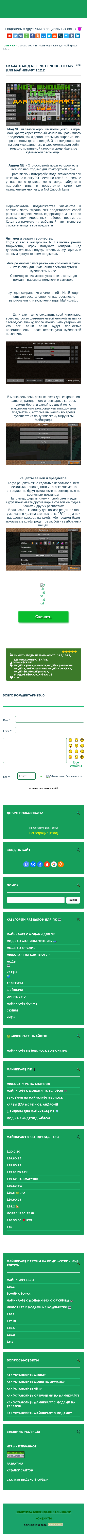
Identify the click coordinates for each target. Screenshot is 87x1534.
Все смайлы (76, 764)
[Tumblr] (71, 36)
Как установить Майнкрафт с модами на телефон (41, 1404)
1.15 (9, 1227)
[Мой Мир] (43, 36)
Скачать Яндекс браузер (27, 1480)
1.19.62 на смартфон (23, 1179)
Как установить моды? (26, 1375)
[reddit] (54, 36)
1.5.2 (10, 1342)
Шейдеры (15, 990)
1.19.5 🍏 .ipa (16, 1193)
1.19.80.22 (14, 1165)
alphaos (40, 665)
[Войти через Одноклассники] (61, 864)
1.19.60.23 (14, 1200)
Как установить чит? (24, 1389)
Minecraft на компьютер (28, 955)
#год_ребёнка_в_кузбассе (33, 674)
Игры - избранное (22, 1446)
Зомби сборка (19, 1294)
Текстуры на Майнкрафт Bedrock (35, 1098)
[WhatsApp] (26, 36)
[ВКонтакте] (20, 36)
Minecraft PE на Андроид (28, 1084)
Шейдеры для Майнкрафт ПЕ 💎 (33, 1111)
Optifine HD (16, 997)
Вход (54, 833)
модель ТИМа (23, 665)
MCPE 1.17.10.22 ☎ (20, 1213)
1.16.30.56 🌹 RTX (19, 1220)
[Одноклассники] (37, 36)
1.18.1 (10, 1314)
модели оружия (59, 668)
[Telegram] (15, 36)
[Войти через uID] (26, 864)
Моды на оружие (21, 948)
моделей (20, 671)
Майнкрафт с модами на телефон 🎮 (37, 1091)
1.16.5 (11, 1328)
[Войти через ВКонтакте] (33, 864)
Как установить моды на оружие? (36, 1382)
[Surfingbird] (66, 36)
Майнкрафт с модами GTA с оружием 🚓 (40, 1301)
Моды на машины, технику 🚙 (32, 941)
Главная (9, 45)
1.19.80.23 (14, 1158)
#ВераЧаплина (36, 668)
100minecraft (23, 662)
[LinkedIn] (77, 36)
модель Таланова (60, 665)
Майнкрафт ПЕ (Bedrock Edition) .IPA (37, 1051)
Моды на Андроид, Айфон (28, 1118)
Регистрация (38, 833)
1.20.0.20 (13, 1152)
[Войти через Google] (54, 864)
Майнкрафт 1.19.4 (20, 1280)
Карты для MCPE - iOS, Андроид (32, 1105)
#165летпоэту (38, 671)
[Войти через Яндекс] (47, 864)
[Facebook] (32, 36)
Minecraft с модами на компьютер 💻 (39, 1307)
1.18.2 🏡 (13, 1206)
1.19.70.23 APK (17, 1172)
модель (19, 668)
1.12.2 (11, 1335)
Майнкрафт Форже (22, 1004)
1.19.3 (11, 1287)
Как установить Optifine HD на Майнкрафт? (43, 1396)
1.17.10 (11, 1321)
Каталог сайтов (20, 1470)
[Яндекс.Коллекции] (9, 36)
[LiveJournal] (60, 36)
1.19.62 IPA (14, 1186)
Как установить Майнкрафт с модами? (39, 1413)
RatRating (15, 1464)
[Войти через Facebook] (40, 864)
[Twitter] (49, 36)
